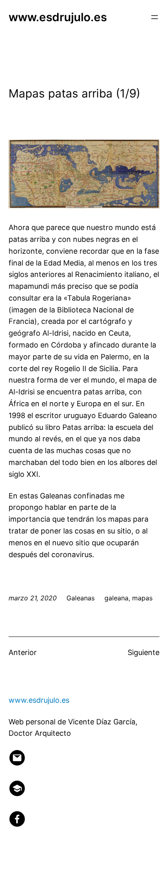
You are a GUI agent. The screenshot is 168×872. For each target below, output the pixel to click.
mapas (142, 598)
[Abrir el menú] (154, 17)
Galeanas (80, 598)
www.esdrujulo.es (58, 17)
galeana (116, 598)
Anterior (23, 652)
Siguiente (143, 652)
